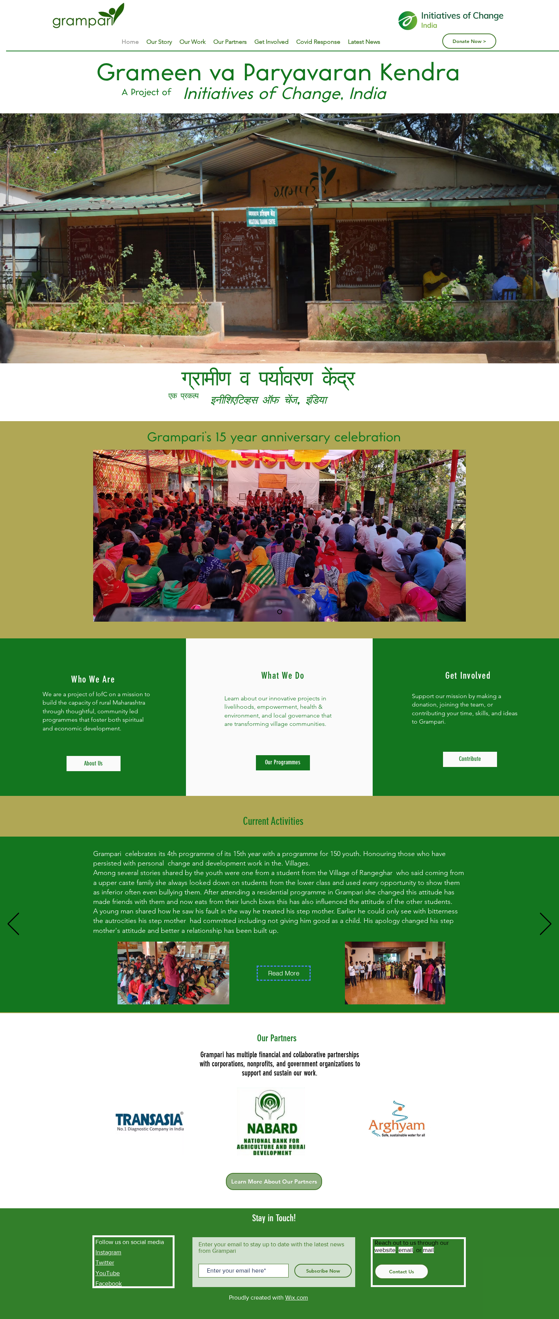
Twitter (104, 1262)
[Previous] (105, 536)
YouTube (107, 1273)
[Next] (453, 536)
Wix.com (296, 1297)
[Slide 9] (279, 611)
